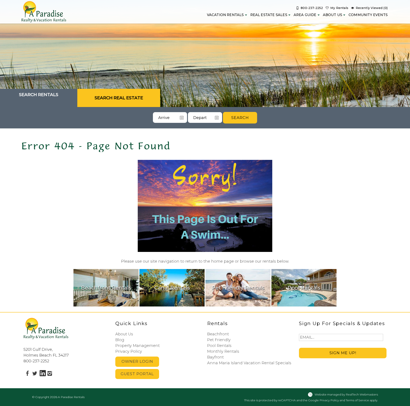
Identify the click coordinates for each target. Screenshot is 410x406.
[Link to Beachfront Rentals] (106, 287)
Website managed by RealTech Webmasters (346, 394)
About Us (332, 15)
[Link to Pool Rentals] (304, 287)
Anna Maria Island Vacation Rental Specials (249, 363)
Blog (119, 340)
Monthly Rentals (223, 351)
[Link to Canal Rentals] (172, 287)
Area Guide (305, 15)
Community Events (368, 15)
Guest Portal (137, 374)
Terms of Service (357, 400)
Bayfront (215, 357)
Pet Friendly (219, 340)
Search (240, 117)
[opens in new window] (27, 373)
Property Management (137, 345)
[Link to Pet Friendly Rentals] (238, 287)
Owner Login (137, 361)
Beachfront (218, 334)
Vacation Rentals (225, 15)
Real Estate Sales (268, 15)
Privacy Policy (128, 351)
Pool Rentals (219, 345)
